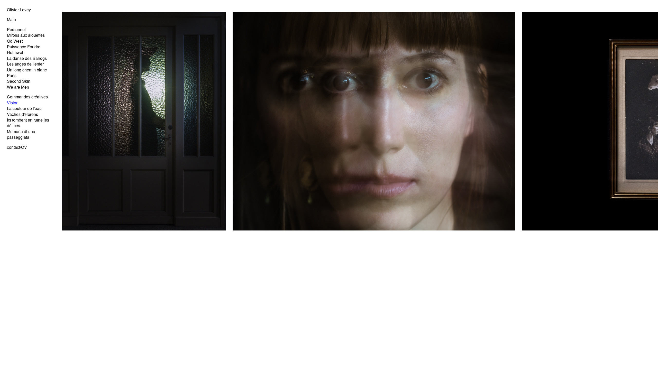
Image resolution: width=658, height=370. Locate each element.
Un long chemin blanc (27, 70)
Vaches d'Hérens (22, 114)
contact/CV (17, 147)
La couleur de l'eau (24, 108)
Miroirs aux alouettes (26, 35)
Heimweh (15, 52)
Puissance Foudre (23, 47)
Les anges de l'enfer (25, 64)
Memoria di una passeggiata (21, 134)
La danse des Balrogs (27, 58)
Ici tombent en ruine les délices (28, 122)
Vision (13, 103)
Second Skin (18, 81)
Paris (11, 75)
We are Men (18, 87)
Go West (15, 41)
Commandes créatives (27, 97)
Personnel (16, 29)
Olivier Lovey (19, 10)
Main (11, 19)
